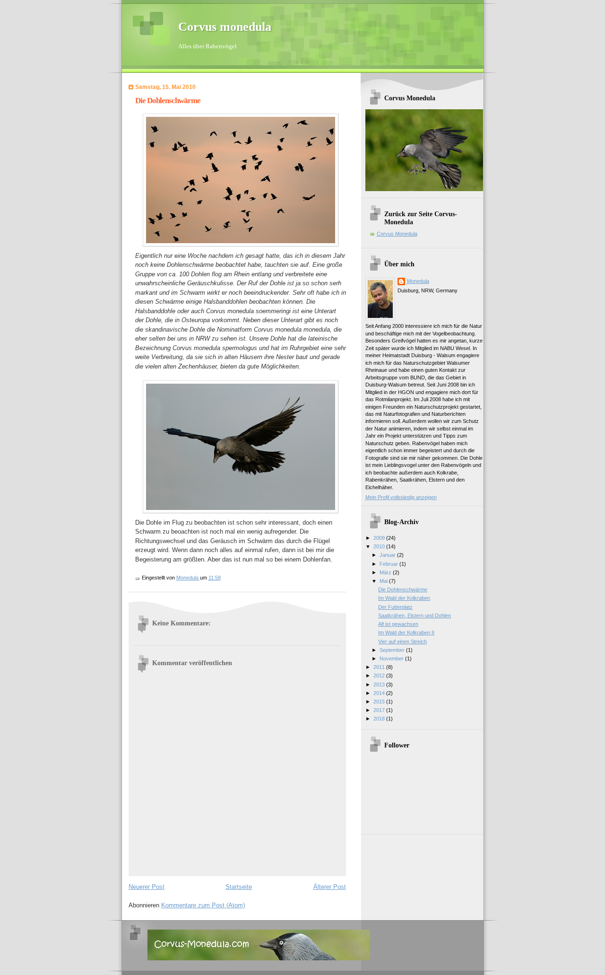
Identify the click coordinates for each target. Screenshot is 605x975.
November (392, 658)
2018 (379, 718)
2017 (379, 710)
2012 (379, 675)
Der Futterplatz (395, 607)
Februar (389, 564)
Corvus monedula (224, 27)
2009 (379, 538)
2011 (379, 667)
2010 (379, 546)
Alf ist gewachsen (398, 624)
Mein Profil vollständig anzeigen (401, 497)
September (393, 650)
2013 (379, 684)
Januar (388, 555)
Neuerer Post (146, 886)
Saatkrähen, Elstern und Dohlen (414, 615)
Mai (384, 581)
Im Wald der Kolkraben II (406, 632)
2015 (379, 701)
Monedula (418, 281)
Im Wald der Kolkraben (404, 598)
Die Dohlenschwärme (402, 589)
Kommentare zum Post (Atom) (203, 905)
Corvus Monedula (397, 234)
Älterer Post (329, 886)
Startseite (238, 886)
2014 (379, 693)
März (386, 572)
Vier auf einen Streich (402, 641)
